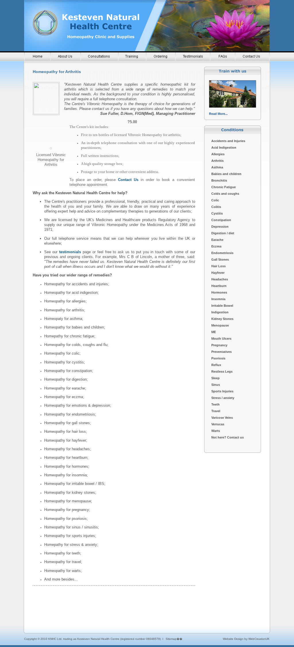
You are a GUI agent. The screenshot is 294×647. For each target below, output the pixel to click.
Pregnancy (219, 345)
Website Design (233, 638)
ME (213, 332)
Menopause (220, 325)
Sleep (215, 378)
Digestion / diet (222, 233)
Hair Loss (218, 266)
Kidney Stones (222, 318)
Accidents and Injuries (228, 141)
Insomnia (218, 299)
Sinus (215, 384)
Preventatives (221, 351)
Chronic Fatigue (223, 187)
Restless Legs (222, 371)
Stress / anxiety (222, 398)
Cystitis (217, 213)
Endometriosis (222, 253)
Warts (216, 430)
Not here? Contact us (227, 437)
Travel (215, 411)
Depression (220, 226)
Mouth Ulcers (221, 338)
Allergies (218, 154)
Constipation (221, 220)
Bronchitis (219, 180)
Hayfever (218, 272)
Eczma (216, 246)
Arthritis (217, 160)
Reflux (216, 365)
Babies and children (226, 174)
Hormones (219, 292)
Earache (217, 239)
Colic (215, 200)
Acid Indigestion (223, 147)
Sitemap (171, 638)
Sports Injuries (222, 391)
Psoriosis (218, 358)
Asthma (217, 167)
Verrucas (217, 424)
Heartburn (219, 286)
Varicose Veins (222, 417)
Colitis (216, 207)
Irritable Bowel (222, 305)
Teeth (215, 404)
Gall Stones (220, 259)
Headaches (219, 279)
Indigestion (220, 312)
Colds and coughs (225, 193)
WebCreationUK (259, 638)
